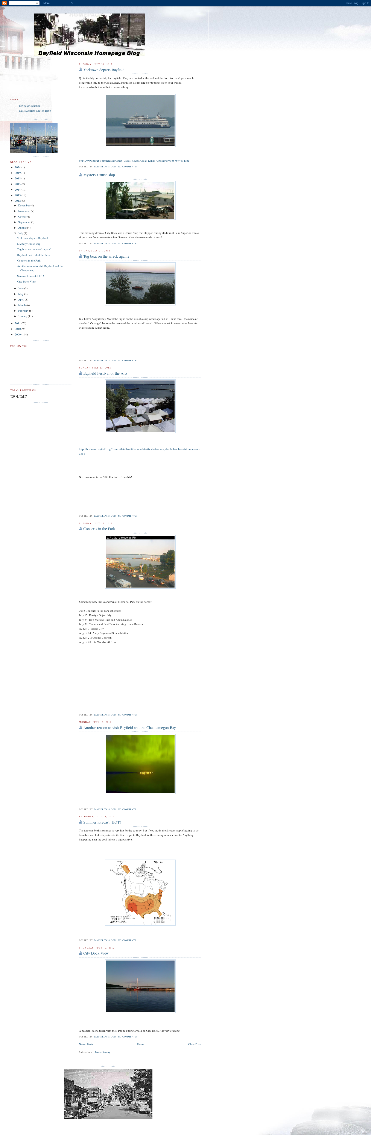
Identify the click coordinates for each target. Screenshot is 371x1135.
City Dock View (96, 953)
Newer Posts (86, 1044)
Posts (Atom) (102, 1052)
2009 (18, 334)
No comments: (128, 166)
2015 (18, 184)
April (21, 299)
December (24, 205)
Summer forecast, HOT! (102, 822)
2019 (18, 173)
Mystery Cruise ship (99, 174)
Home (140, 1044)
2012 (18, 201)
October (23, 216)
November (24, 211)
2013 (18, 195)
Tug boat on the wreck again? (106, 256)
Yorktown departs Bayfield (104, 69)
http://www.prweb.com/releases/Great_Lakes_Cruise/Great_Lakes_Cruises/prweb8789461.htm (134, 160)
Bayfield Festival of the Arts (105, 373)
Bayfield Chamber (29, 106)
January (23, 316)
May (21, 294)
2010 (18, 329)
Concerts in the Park (99, 528)
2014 (18, 189)
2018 (18, 178)
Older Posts (194, 1044)
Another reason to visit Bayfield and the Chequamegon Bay (129, 727)
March (22, 305)
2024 (18, 167)
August (22, 228)
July (21, 233)
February (23, 311)
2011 (18, 323)
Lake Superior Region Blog (35, 111)
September (24, 222)
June (21, 288)
